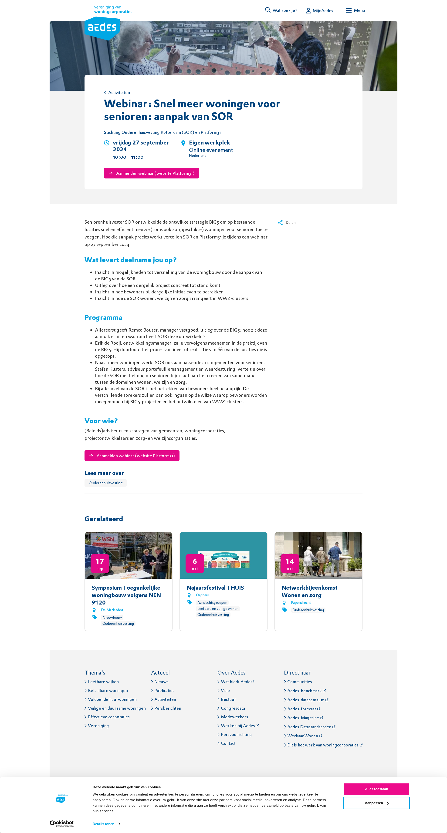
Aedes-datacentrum (305, 699)
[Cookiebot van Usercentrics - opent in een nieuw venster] (61, 823)
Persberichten (167, 708)
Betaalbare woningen (108, 690)
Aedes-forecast (301, 709)
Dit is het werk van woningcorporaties (323, 745)
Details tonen (103, 824)
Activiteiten (119, 92)
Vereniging (98, 725)
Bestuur (228, 699)
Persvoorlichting (236, 734)
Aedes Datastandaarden (309, 726)
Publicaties (164, 690)
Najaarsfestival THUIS (215, 588)
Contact (228, 743)
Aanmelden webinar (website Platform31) (154, 173)
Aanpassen (374, 803)
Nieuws (161, 681)
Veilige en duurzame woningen (117, 708)
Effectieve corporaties (109, 716)
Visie (225, 690)
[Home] (108, 24)
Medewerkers (234, 716)
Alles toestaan (376, 789)
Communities (299, 681)
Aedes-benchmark (304, 690)
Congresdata (233, 708)
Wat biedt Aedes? (238, 681)
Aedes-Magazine (303, 717)
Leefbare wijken (103, 681)
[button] (281, 10)
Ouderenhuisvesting (105, 482)
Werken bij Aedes (238, 725)
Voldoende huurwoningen (112, 699)
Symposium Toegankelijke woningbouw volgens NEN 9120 (126, 595)
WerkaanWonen (302, 736)
